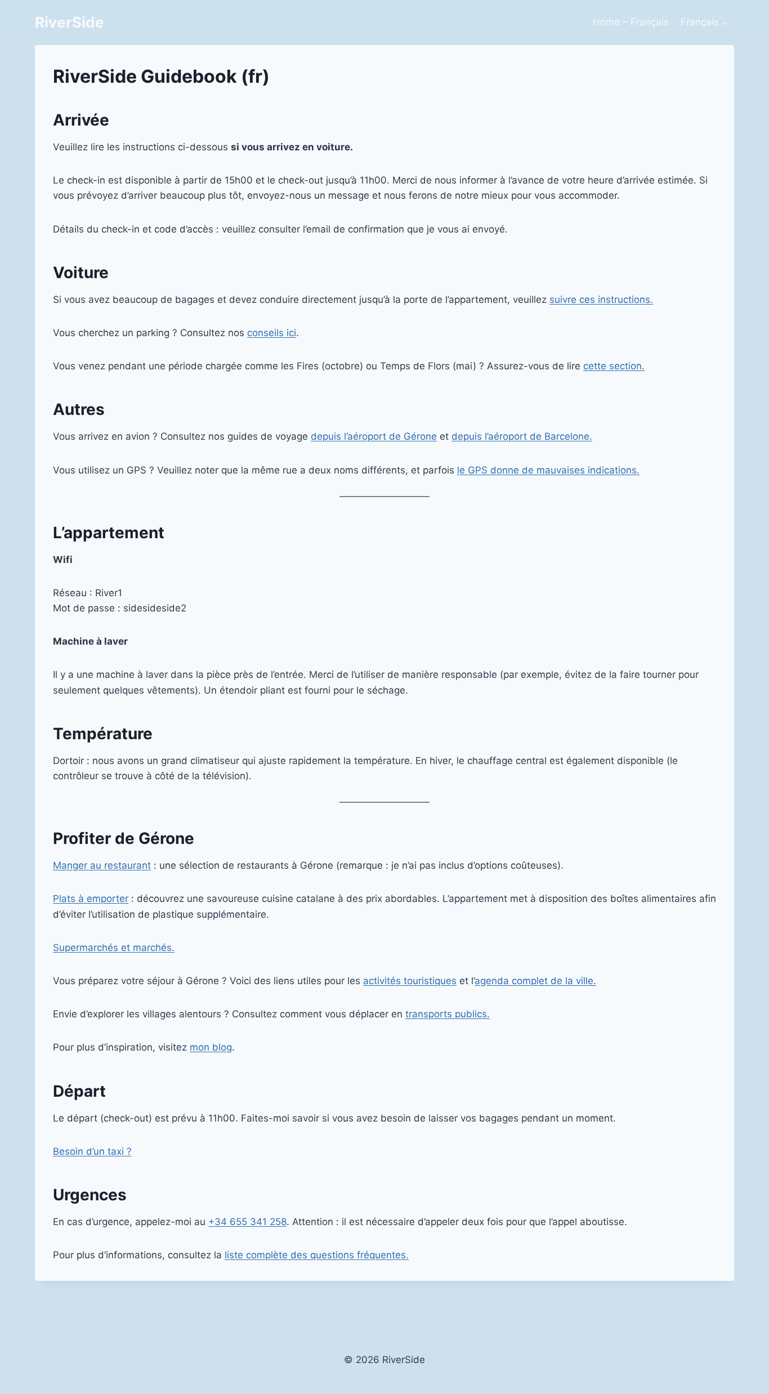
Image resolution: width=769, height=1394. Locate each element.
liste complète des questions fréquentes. (317, 1255)
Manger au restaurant (102, 865)
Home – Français (631, 22)
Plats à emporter (90, 898)
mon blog (211, 1047)
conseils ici (271, 332)
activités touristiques (410, 980)
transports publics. (447, 1014)
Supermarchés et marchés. (114, 947)
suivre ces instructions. (601, 299)
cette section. (614, 366)
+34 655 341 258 (247, 1221)
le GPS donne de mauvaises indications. (548, 470)
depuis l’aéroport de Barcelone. (521, 436)
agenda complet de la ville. (535, 980)
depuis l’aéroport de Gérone (374, 436)
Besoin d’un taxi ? (92, 1151)
